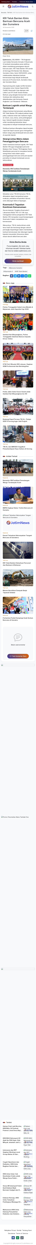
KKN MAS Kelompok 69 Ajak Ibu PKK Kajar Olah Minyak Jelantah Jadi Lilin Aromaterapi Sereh (12, 1140)
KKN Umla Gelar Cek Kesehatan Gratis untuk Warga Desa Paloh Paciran (11, 1176)
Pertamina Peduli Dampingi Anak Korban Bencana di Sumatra (18, 619)
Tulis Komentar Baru (18, 656)
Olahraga (5, 304)
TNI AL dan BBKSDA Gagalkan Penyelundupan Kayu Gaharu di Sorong (17, 448)
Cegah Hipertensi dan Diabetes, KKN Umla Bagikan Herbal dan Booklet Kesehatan (11, 1164)
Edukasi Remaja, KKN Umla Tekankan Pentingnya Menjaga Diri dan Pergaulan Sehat (12, 1200)
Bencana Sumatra (16, 268)
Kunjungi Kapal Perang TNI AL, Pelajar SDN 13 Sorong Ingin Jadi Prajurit (17, 420)
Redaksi (14, 1)
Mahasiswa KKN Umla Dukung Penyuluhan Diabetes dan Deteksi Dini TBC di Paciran (11, 1212)
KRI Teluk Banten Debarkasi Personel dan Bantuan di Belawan (17, 564)
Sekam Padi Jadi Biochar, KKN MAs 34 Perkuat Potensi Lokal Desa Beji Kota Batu (12, 1128)
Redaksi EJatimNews (9, 30)
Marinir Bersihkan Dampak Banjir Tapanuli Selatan (15, 591)
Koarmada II (9, 271)
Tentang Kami (5, 1)
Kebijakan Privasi (10, 1230)
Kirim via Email (18, 261)
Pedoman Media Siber (26, 1)
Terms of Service (22, 1233)
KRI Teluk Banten (21, 271)
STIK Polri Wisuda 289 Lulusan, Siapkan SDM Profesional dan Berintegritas (17, 365)
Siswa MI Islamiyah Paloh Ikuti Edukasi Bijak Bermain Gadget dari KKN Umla (12, 1188)
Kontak (19, 1230)
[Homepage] (18, 6)
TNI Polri (9, 12)
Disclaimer (11, 1233)
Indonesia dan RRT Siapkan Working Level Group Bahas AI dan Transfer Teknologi (11, 1152)
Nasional (5, 478)
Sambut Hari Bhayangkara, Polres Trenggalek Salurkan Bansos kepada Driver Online (16, 337)
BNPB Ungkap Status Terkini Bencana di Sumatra (17, 509)
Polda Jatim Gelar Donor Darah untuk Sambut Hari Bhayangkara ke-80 (16, 393)
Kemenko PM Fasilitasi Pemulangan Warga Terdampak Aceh (16, 481)
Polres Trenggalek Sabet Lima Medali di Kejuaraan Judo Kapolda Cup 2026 (18, 308)
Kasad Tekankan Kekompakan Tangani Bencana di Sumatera (17, 536)
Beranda (3, 12)
